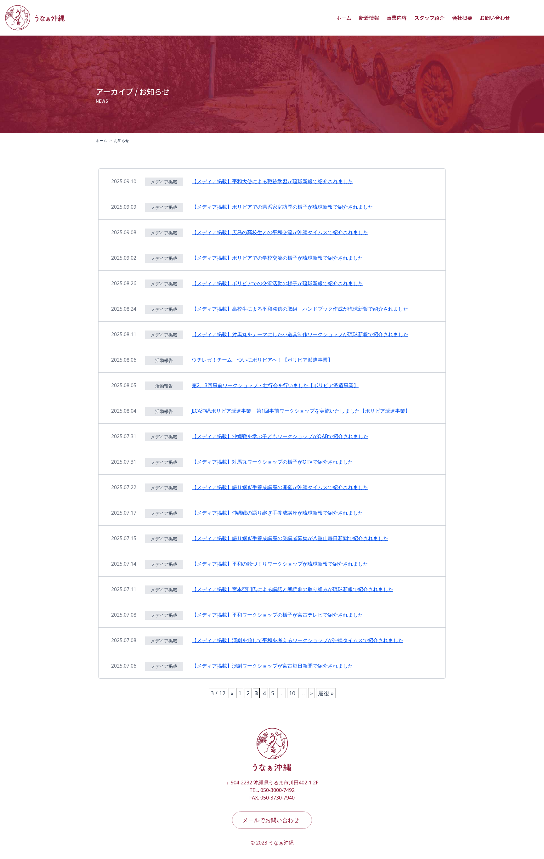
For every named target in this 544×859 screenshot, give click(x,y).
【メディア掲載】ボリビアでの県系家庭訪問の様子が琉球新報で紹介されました (282, 206)
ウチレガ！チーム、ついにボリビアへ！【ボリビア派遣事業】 (262, 359)
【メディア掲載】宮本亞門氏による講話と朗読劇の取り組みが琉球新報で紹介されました (292, 589)
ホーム (343, 17)
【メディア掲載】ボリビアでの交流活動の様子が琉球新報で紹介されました (277, 283)
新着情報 (369, 17)
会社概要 (462, 17)
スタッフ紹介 (429, 17)
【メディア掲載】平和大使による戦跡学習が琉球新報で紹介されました (272, 181)
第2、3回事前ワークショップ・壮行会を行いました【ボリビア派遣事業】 (275, 385)
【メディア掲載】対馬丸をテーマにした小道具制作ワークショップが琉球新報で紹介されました (300, 334)
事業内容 (397, 17)
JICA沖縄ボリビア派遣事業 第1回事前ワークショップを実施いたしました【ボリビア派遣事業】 (301, 410)
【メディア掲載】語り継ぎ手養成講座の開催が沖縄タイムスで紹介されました (280, 487)
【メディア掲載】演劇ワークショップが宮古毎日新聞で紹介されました (272, 665)
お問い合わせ (495, 17)
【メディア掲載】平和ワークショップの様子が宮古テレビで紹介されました (277, 614)
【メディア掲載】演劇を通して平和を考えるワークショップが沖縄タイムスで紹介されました (297, 640)
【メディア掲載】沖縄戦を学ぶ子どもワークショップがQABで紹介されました (280, 436)
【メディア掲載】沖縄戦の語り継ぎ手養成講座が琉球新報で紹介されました (277, 512)
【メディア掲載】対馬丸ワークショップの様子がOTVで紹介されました (272, 461)
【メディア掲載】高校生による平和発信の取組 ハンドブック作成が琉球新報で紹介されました (300, 308)
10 (292, 693)
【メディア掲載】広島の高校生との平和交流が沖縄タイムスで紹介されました (280, 232)
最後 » (326, 693)
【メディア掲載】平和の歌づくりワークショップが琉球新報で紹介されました (280, 563)
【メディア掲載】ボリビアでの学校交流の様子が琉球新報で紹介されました (277, 257)
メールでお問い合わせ (270, 820)
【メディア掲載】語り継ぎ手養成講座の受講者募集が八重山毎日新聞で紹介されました (290, 538)
